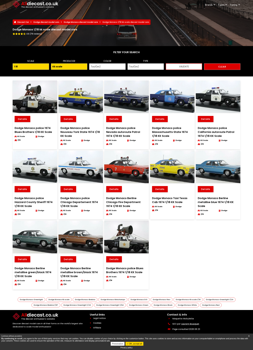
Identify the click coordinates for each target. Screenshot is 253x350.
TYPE (145, 61)
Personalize (117, 344)
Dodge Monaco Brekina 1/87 (46, 305)
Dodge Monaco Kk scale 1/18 (188, 299)
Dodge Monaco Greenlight (31, 299)
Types (221, 5)
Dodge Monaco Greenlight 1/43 (77, 305)
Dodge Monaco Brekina (85, 299)
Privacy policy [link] (126, 347)
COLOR (107, 61)
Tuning (233, 5)
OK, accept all (135, 344)
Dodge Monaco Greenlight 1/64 (110, 305)
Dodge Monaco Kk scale (58, 299)
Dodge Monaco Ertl (139, 299)
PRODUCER (69, 61)
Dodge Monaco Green (138, 305)
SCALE (30, 61)
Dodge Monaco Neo (161, 299)
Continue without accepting (11, 336)
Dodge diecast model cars (46, 22)
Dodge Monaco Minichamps (113, 299)
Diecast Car (23, 22)
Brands (209, 5)
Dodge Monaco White (187, 305)
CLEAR (222, 66)
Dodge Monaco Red (210, 305)
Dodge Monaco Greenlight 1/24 (219, 299)
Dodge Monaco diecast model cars (81, 22)
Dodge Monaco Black (163, 305)
